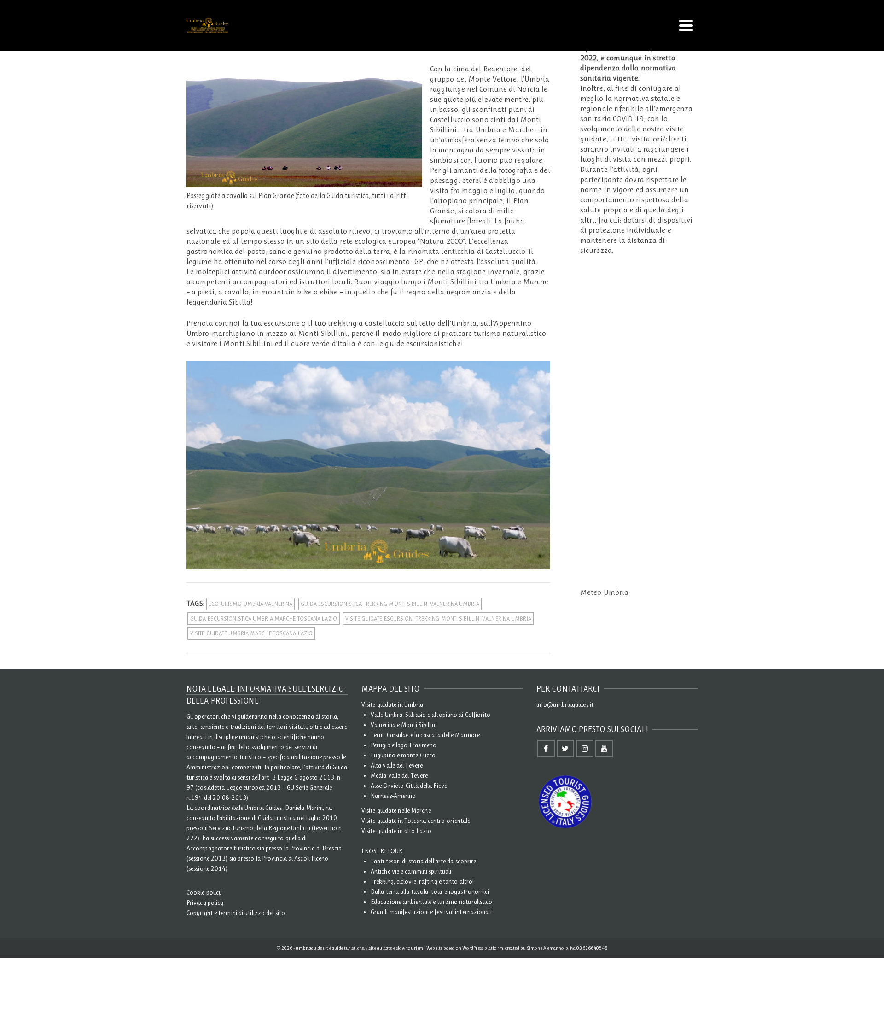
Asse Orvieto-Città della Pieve (409, 785)
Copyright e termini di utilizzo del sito (235, 912)
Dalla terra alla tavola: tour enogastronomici (430, 891)
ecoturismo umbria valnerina (251, 603)
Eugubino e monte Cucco (403, 755)
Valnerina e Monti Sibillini (404, 724)
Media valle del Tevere (399, 775)
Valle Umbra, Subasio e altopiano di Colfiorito (431, 714)
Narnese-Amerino (393, 795)
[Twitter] (565, 748)
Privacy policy (204, 902)
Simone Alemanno (545, 948)
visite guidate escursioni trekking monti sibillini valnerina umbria (438, 618)
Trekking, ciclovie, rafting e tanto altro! (422, 881)
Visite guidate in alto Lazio (396, 830)
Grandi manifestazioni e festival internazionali (431, 911)
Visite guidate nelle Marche (396, 810)
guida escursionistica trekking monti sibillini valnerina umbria (390, 603)
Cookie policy (204, 892)
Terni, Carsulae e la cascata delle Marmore (425, 735)
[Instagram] (584, 748)
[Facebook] (546, 748)
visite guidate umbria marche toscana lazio (251, 633)
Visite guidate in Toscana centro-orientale (415, 820)
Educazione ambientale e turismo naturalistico (432, 901)
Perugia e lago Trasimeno (403, 745)
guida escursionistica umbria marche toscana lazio (263, 618)
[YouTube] (604, 748)
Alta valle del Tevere (397, 765)
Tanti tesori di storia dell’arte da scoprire (423, 861)
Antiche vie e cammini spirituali (411, 871)
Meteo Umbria (604, 592)
